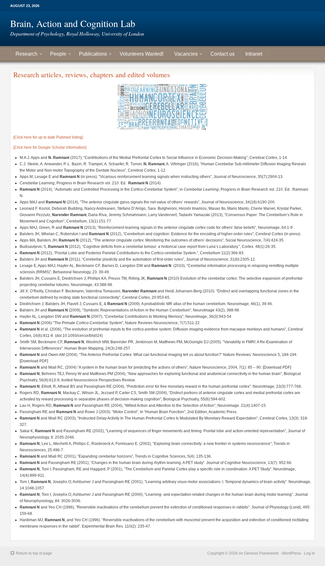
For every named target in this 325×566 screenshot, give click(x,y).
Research (24, 54)
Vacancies (183, 54)
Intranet (253, 54)
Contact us (222, 54)
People (55, 54)
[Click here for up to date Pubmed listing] (48, 137)
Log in (309, 553)
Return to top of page (34, 553)
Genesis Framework (261, 553)
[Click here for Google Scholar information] (49, 147)
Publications (90, 54)
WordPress (291, 553)
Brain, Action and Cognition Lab (72, 23)
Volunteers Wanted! (141, 54)
